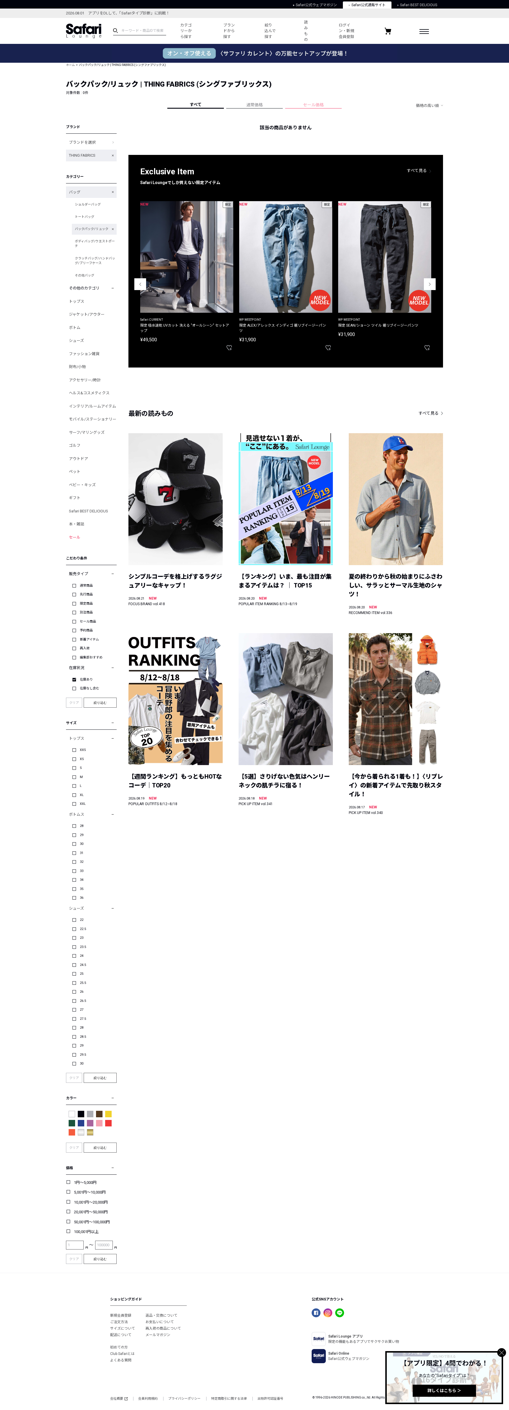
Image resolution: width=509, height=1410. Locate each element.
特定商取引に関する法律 (229, 1399)
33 (81, 871)
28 (81, 826)
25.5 (83, 983)
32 (81, 862)
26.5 (83, 1001)
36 (81, 898)
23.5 (83, 947)
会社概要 (116, 1399)
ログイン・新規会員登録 (346, 31)
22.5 (83, 929)
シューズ (76, 340)
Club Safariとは (122, 1354)
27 (81, 1010)
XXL (83, 804)
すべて (195, 104)
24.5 (83, 965)
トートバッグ (84, 217)
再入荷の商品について (163, 1328)
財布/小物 (77, 367)
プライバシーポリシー (184, 1399)
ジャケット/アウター (87, 314)
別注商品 (86, 612)
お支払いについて (160, 1322)
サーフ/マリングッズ (87, 432)
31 (81, 853)
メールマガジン (158, 1335)
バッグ (74, 192)
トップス (76, 301)
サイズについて (122, 1328)
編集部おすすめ (91, 657)
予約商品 (86, 630)
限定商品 (86, 603)
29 (81, 835)
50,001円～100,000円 (92, 1222)
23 (81, 938)
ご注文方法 (119, 1322)
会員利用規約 (148, 1399)
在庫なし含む (89, 688)
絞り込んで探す (270, 31)
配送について (120, 1335)
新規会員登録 (120, 1315)
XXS (83, 750)
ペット (74, 471)
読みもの (306, 31)
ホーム (70, 65)
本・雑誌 (76, 524)
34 (81, 880)
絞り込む (100, 702)
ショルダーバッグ (88, 204)
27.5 (83, 1019)
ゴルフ (74, 445)
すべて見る (417, 170)
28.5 (83, 1037)
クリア (74, 703)
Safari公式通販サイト (368, 5)
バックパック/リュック (91, 229)
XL (82, 795)
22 (81, 920)
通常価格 (254, 104)
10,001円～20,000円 (91, 1202)
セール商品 (88, 621)
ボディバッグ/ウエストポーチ (95, 243)
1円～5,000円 (85, 1182)
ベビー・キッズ (82, 485)
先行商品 (86, 594)
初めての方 (119, 1347)
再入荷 (85, 648)
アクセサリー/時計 (85, 380)
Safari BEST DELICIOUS (418, 5)
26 (81, 992)
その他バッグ (84, 275)
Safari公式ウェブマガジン (316, 5)
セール (74, 537)
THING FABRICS (82, 155)
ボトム (74, 327)
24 (81, 956)
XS (82, 759)
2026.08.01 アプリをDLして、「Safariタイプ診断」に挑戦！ (118, 13)
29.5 (83, 1055)
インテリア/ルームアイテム (92, 406)
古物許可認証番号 (270, 1399)
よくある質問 (120, 1360)
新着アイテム (89, 639)
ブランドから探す (229, 31)
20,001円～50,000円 (91, 1212)
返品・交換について (161, 1315)
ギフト (74, 498)
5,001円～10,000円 (90, 1192)
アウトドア (78, 458)
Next (430, 284)
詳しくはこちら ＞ (444, 1390)
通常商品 (86, 586)
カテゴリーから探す (186, 31)
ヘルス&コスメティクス (89, 393)
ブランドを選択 (82, 142)
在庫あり (86, 679)
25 (81, 974)
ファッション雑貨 (84, 354)
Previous (140, 284)
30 (81, 844)
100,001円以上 (86, 1231)
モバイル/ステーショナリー (92, 419)
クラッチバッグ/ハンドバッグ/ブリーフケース (95, 260)
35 (81, 889)
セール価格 (313, 104)
